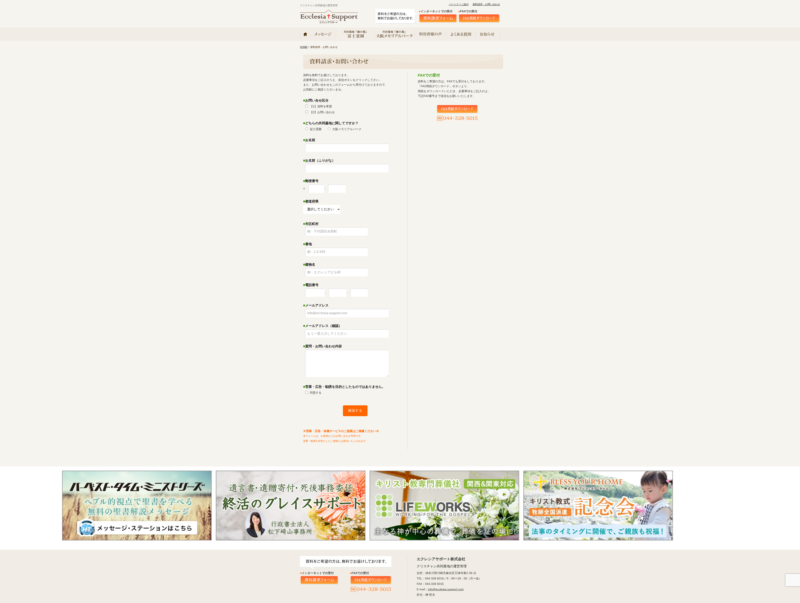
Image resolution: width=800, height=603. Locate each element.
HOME (304, 47)
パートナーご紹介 (459, 4)
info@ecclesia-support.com (446, 589)
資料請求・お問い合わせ (486, 4)
